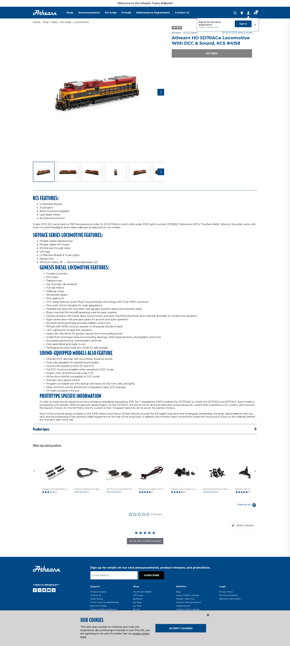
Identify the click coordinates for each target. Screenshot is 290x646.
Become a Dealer (98, 606)
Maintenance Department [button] (153, 12)
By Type (137, 606)
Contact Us (95, 595)
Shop (46, 22)
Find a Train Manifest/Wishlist (104, 602)
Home (36, 22)
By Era (136, 609)
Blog (178, 591)
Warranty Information (230, 598)
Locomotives (81, 22)
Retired (212, 53)
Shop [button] (69, 12)
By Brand (137, 598)
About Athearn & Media (187, 595)
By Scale (137, 602)
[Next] (160, 92)
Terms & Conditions (228, 595)
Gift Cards (138, 595)
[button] (34, 471)
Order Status (96, 598)
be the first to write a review (145, 541)
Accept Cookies (181, 628)
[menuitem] (72, 12)
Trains (54, 22)
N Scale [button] (126, 12)
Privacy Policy (226, 591)
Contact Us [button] (182, 12)
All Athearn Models (142, 591)
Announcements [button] (89, 12)
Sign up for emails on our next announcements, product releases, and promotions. (150, 567)
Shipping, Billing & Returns (103, 609)
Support (95, 586)
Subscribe (151, 575)
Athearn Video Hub (185, 598)
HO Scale (65, 22)
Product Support (98, 591)
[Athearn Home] (45, 12)
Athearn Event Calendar (188, 609)
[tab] (242, 525)
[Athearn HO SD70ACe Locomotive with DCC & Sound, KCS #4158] (98, 91)
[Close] (208, 615)
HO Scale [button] (111, 12)
